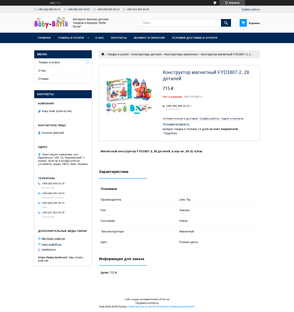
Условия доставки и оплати (194, 37)
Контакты (119, 37)
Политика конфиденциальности (176, 306)
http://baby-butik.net (53, 238)
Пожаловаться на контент (142, 306)
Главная (44, 37)
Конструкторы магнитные (181, 54)
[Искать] (226, 23)
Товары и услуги (71, 37)
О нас (99, 37)
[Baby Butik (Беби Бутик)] (51, 27)
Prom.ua (164, 299)
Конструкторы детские (147, 54)
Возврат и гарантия (149, 37)
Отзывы (43, 78)
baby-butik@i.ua (51, 244)
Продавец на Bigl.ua (147, 303)
